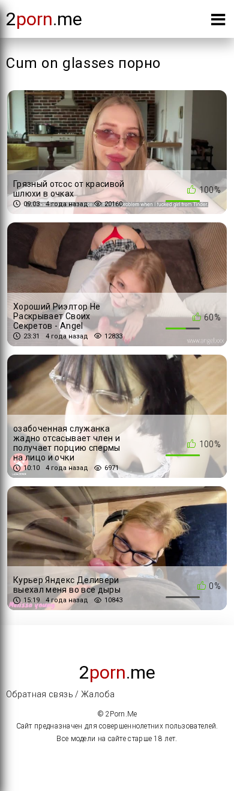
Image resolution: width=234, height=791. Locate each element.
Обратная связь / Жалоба (60, 694)
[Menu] (218, 22)
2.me (44, 18)
